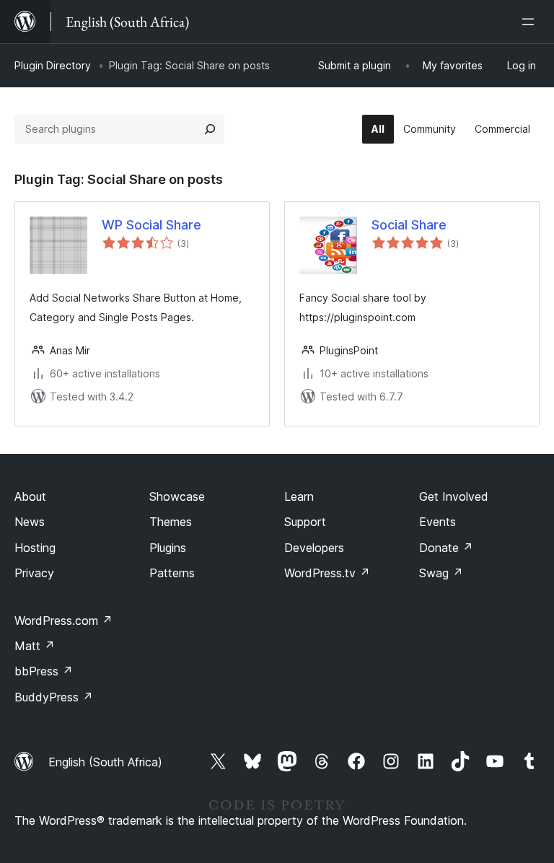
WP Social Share (151, 224)
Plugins (167, 547)
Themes (170, 521)
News (29, 521)
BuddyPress (53, 697)
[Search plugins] (209, 129)
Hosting (35, 547)
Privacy (34, 573)
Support (305, 521)
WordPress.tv (327, 573)
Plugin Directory (52, 65)
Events (437, 521)
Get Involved (453, 496)
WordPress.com (63, 620)
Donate (446, 547)
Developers (314, 547)
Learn (299, 496)
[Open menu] (531, 21)
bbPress (43, 671)
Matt (34, 646)
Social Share (409, 224)
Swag (441, 573)
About (30, 496)
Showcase (177, 496)
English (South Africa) (105, 762)
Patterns (172, 573)
